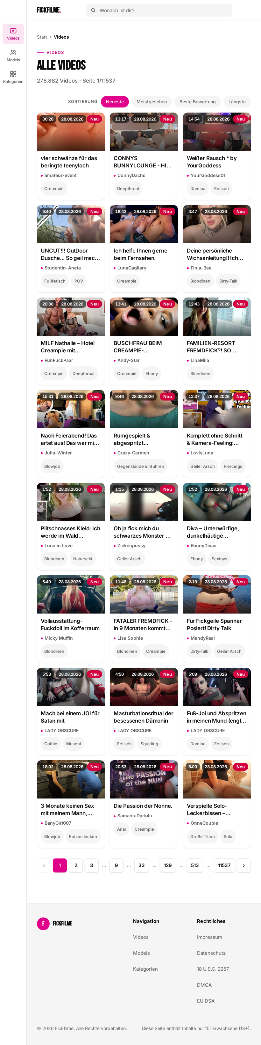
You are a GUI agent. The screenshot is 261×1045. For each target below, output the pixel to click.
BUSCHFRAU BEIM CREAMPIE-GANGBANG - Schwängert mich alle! (142, 347)
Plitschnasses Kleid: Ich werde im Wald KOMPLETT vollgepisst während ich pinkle (70, 532)
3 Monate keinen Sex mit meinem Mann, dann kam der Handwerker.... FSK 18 (69, 810)
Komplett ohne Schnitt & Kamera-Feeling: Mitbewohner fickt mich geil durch (217, 439)
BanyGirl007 (58, 823)
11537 (224, 865)
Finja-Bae (201, 267)
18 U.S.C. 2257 (213, 969)
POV (78, 280)
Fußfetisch (55, 280)
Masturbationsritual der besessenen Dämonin (143, 717)
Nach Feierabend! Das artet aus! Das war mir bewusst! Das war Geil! (69, 439)
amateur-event (61, 175)
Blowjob (52, 466)
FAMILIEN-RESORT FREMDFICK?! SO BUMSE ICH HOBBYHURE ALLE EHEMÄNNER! (211, 347)
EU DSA (206, 1001)
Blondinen (200, 280)
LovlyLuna (202, 452)
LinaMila (200, 360)
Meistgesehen (152, 101)
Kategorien (13, 81)
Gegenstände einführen (140, 466)
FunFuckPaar (59, 360)
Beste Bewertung (198, 101)
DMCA (204, 985)
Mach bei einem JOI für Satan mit (70, 717)
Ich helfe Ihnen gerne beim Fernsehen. (140, 254)
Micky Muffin (59, 638)
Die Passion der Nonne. (143, 806)
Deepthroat (128, 188)
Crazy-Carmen (133, 452)
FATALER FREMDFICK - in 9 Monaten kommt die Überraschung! (143, 625)
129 (168, 865)
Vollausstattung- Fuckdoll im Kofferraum (70, 624)
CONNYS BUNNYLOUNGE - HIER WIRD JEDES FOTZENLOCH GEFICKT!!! (143, 162)
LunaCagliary (131, 267)
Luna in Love (59, 545)
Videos (13, 38)
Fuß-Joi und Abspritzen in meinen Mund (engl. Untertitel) (216, 717)
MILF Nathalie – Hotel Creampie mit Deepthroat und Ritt (68, 347)
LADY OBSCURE (62, 730)
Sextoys (219, 558)
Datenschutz (211, 953)
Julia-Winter (58, 452)
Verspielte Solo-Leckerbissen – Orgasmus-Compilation (216, 810)
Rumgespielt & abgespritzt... (132, 439)
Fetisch (221, 188)
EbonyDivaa (203, 545)
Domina (197, 188)
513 (195, 865)
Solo (228, 836)
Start (42, 37)
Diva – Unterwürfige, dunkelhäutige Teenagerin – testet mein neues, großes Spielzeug (213, 532)
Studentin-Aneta (63, 267)
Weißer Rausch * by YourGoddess (212, 162)
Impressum (209, 937)
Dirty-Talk (228, 280)
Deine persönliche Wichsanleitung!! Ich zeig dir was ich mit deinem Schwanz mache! (212, 254)
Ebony (151, 373)
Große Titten (202, 836)
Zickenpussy (131, 545)
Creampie (54, 188)
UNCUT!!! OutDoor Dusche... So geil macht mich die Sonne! (70, 254)
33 (141, 865)
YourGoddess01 (208, 175)
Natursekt (82, 558)
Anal (121, 829)
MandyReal (203, 638)
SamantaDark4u (134, 815)
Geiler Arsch (202, 466)
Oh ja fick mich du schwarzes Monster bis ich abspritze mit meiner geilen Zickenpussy (143, 532)
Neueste (115, 101)
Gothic (50, 743)
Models (13, 59)
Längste (237, 101)
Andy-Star (128, 360)
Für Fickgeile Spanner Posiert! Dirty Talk (214, 624)
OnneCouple (204, 823)
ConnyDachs (131, 175)
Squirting (149, 743)
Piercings (233, 466)
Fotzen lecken (83, 836)
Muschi (73, 743)
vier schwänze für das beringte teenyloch (69, 162)
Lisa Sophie (130, 638)
